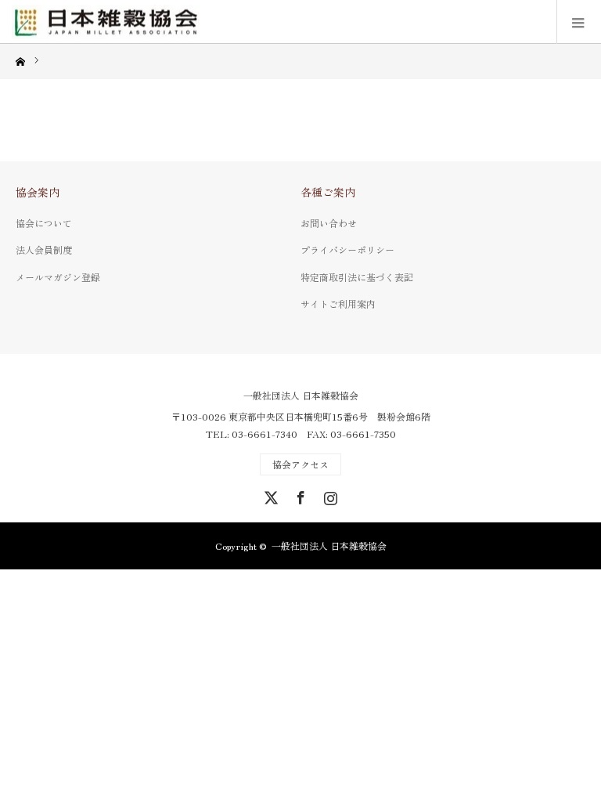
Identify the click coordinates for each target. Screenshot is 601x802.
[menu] (578, 22)
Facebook (299, 495)
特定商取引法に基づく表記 (356, 277)
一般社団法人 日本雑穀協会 (300, 395)
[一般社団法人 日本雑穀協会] (106, 21)
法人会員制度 (44, 249)
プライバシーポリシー (347, 249)
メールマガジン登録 (58, 277)
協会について (44, 222)
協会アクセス (300, 464)
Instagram (328, 495)
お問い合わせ (328, 222)
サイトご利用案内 (338, 303)
